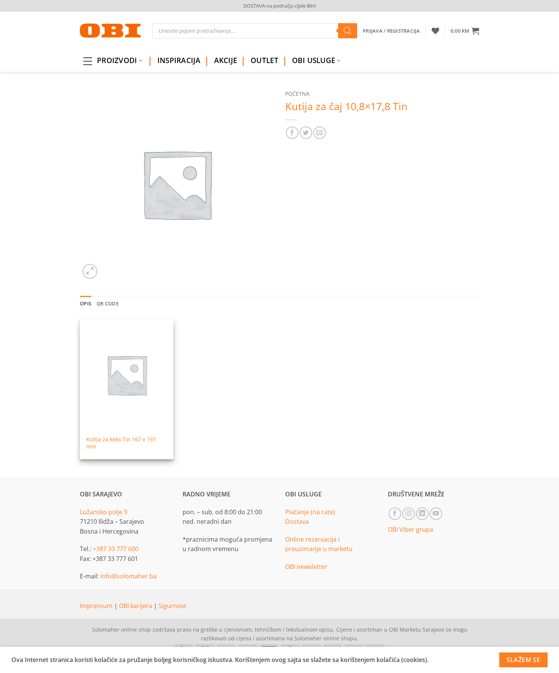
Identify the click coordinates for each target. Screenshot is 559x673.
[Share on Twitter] (306, 132)
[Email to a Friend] (319, 132)
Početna (297, 93)
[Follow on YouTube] (436, 513)
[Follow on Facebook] (395, 513)
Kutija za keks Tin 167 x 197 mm (121, 443)
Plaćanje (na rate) (310, 512)
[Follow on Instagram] (408, 513)
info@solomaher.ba (128, 576)
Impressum (97, 606)
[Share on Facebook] (292, 132)
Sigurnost (172, 606)
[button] (465, 30)
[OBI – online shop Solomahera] (110, 31)
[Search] (347, 30)
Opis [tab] (85, 303)
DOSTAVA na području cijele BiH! (279, 5)
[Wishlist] (435, 30)
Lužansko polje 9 (103, 512)
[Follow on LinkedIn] (422, 513)
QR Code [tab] (108, 303)
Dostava (297, 521)
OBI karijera (136, 606)
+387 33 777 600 (115, 549)
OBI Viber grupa (410, 529)
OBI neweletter (306, 566)
